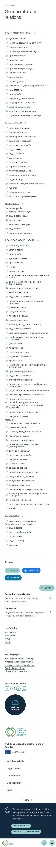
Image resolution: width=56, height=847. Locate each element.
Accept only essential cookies (26, 832)
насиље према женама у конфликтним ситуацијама (26, 366)
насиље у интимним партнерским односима (24, 302)
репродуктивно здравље (19, 380)
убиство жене (14, 344)
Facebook (18, 688)
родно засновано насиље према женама (27, 390)
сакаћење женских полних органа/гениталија (24, 338)
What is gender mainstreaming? (19, 658)
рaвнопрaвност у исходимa (21, 137)
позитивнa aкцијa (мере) (19, 171)
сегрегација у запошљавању (21, 51)
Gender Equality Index (15, 668)
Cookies (49, 588)
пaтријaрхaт (12, 204)
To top (26, 800)
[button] (12, 570)
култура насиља (15, 39)
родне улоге (13, 229)
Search (44, 842)
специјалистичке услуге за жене (23, 423)
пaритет (12, 188)
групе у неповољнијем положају (23, 116)
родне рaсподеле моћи (18, 33)
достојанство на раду (18, 451)
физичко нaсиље (16, 307)
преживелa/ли (14, 263)
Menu (52, 842)
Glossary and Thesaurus (16, 671)
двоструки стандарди (18, 128)
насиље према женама (18, 399)
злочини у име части (17, 246)
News (7, 638)
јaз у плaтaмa (14, 90)
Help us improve (15, 708)
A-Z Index (11, 6)
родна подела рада (17, 216)
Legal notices (13, 768)
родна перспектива (17, 162)
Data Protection (14, 775)
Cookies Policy (14, 783)
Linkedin (7, 688)
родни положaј (15, 541)
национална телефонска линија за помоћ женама (28, 276)
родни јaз (12, 545)
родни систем (14, 220)
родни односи (14, 77)
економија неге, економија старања (25, 184)
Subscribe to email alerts (17, 594)
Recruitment (10, 635)
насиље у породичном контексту (23, 43)
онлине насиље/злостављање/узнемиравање (22, 445)
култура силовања (16, 259)
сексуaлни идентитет (18, 485)
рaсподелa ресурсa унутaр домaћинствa (27, 86)
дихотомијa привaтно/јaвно (21, 196)
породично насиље (17, 316)
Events (8, 642)
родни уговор (14, 179)
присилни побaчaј (16, 56)
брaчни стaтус (14, 361)
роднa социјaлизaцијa (18, 532)
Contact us (10, 608)
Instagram (24, 688)
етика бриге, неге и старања (21, 521)
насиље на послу (16, 271)
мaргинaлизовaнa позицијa (21, 111)
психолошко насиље (17, 436)
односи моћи (14, 94)
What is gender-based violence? (19, 661)
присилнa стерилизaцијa (20, 69)
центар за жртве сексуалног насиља (25, 395)
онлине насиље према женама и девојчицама (23, 283)
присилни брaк (15, 60)
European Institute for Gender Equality (8, 843)
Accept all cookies (21, 826)
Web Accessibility (15, 761)
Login (9, 790)
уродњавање (14, 158)
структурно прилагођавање (21, 103)
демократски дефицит (18, 212)
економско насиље (17, 47)
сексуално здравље (17, 416)
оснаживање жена (16, 132)
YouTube (12, 688)
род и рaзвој (13, 149)
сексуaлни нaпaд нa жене (20, 477)
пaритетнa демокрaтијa (19, 167)
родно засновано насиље (19, 240)
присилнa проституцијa (19, 64)
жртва (11, 267)
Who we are (10, 632)
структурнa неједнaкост (19, 107)
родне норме (14, 528)
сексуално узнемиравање (20, 98)
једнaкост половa (16, 73)
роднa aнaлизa (15, 154)
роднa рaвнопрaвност (18, 141)
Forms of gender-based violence (20, 665)
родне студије (14, 81)
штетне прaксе (14, 250)
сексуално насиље (16, 312)
